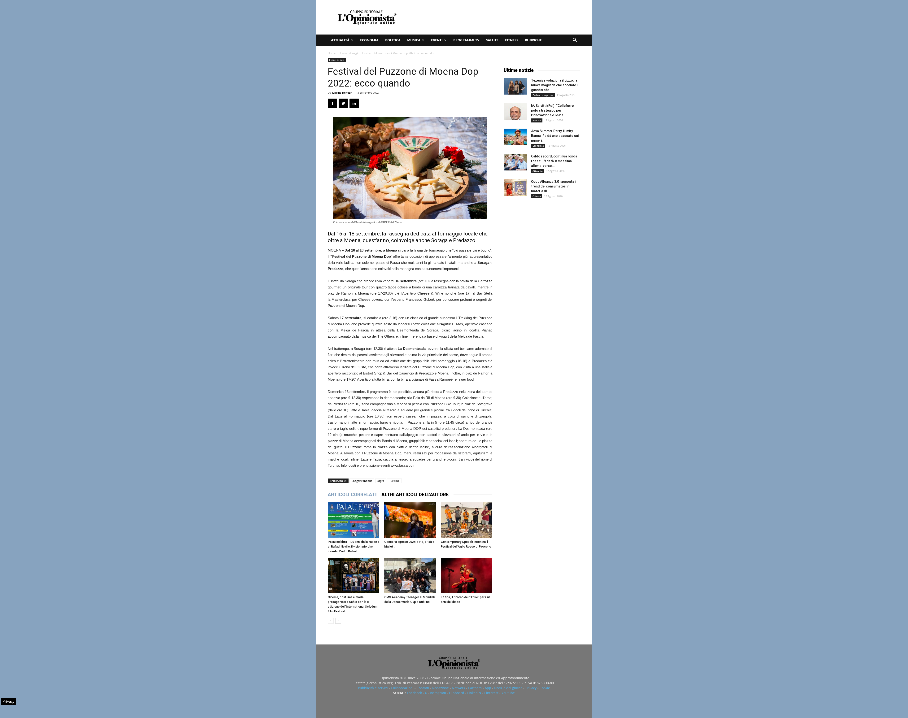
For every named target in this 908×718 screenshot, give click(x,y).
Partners (475, 688)
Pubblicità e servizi (373, 688)
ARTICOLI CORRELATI (352, 494)
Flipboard (456, 693)
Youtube (508, 693)
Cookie (545, 688)
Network (458, 688)
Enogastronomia (362, 481)
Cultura (537, 196)
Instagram (438, 693)
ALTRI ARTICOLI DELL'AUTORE (415, 494)
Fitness (511, 40)
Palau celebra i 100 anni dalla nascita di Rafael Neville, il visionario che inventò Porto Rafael (353, 546)
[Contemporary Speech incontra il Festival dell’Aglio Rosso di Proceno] (466, 520)
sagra (380, 481)
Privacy (531, 688)
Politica (393, 40)
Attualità (340, 40)
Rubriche (533, 40)
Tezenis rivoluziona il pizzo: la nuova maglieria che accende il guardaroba (554, 85)
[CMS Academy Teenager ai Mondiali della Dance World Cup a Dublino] (410, 575)
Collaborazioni (402, 688)
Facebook (414, 693)
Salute (492, 40)
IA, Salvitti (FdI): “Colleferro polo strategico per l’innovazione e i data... (552, 110)
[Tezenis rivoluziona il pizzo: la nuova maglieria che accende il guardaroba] (515, 86)
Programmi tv (466, 40)
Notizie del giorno (508, 688)
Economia (369, 40)
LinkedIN (474, 693)
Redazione (440, 688)
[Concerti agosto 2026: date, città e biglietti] (410, 520)
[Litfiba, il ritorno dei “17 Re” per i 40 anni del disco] (466, 575)
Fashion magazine (543, 95)
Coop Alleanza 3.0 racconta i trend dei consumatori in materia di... (553, 186)
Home (332, 53)
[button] (574, 40)
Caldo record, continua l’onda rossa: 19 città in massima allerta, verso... (554, 161)
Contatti (423, 688)
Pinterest (491, 693)
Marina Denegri (342, 92)
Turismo (394, 481)
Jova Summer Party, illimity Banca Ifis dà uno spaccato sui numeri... (555, 135)
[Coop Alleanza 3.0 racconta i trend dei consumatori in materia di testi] (515, 187)
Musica (413, 40)
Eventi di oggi (349, 53)
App (488, 688)
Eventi (437, 40)
